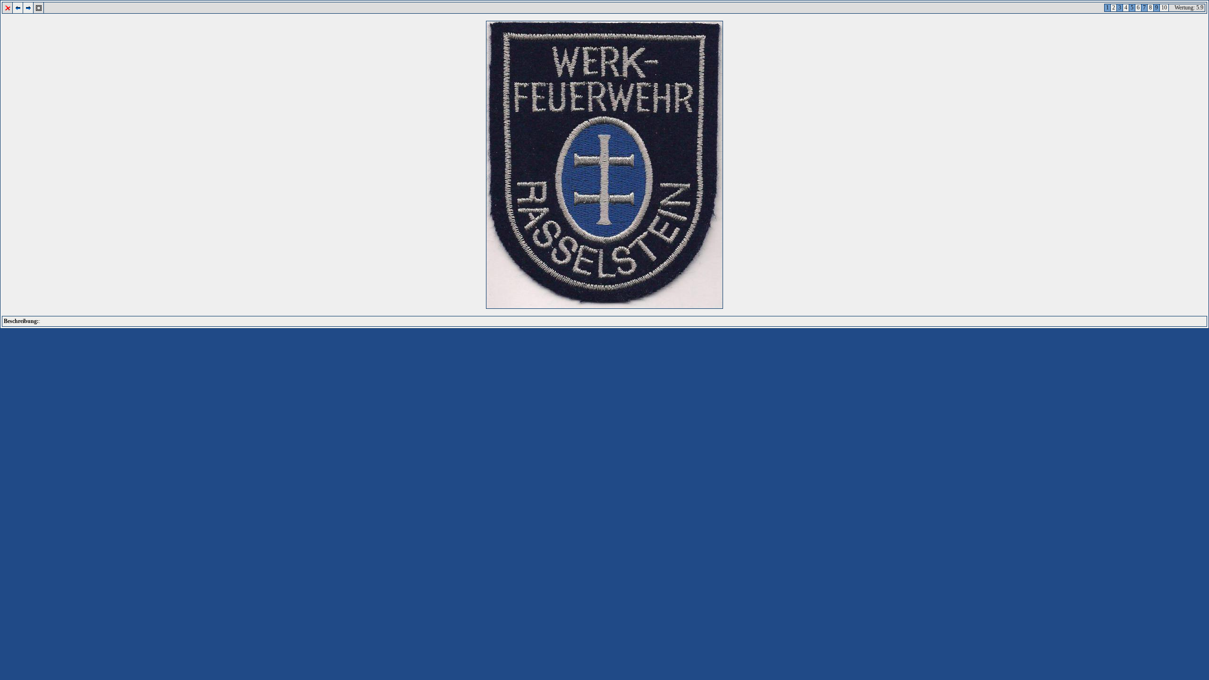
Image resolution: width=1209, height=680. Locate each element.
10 (1164, 7)
